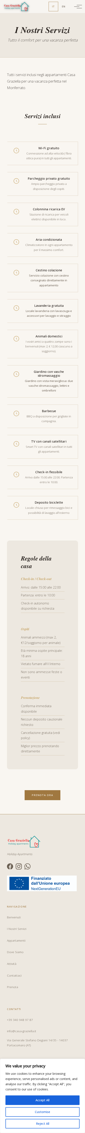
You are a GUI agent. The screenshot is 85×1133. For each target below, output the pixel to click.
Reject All (42, 1123)
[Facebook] (10, 866)
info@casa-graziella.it (21, 1031)
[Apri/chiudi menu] (77, 6)
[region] (42, 1096)
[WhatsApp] (27, 866)
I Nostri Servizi (16, 929)
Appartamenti (16, 940)
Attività (11, 964)
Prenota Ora (42, 795)
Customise (42, 1112)
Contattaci (14, 975)
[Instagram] (19, 866)
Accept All (42, 1100)
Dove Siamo (15, 952)
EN (63, 6)
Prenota (12, 987)
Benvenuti (14, 917)
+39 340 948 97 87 (20, 1020)
